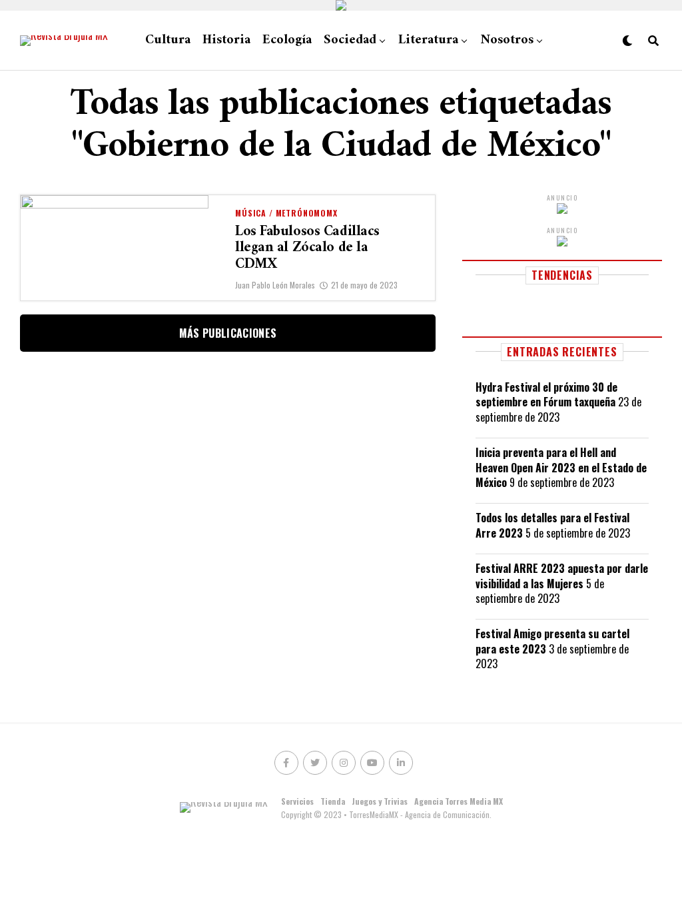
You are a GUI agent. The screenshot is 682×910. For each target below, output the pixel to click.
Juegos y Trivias (380, 801)
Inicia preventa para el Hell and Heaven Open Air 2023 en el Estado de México (561, 467)
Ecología (287, 40)
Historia (226, 40)
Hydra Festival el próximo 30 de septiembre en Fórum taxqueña (546, 394)
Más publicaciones (227, 333)
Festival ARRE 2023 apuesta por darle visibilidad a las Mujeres (562, 575)
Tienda (332, 801)
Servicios (297, 801)
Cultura (167, 40)
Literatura (428, 40)
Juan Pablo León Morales (275, 284)
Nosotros (506, 40)
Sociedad (350, 40)
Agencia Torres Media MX (458, 801)
